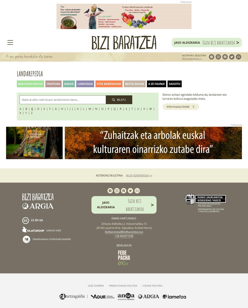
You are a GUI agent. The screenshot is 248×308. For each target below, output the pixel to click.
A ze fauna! (156, 84)
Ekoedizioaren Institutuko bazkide (51, 238)
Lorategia (85, 84)
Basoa (69, 84)
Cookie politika (152, 285)
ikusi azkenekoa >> (192, 58)
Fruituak (53, 84)
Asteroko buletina (194, 55)
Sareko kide (53, 230)
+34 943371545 (124, 236)
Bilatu (121, 100)
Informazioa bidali (178, 107)
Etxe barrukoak (109, 84)
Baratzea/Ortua (30, 84)
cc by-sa (36, 220)
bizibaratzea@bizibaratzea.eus (124, 232)
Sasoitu (174, 84)
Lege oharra (96, 285)
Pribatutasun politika (123, 285)
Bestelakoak (134, 84)
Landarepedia (30, 73)
